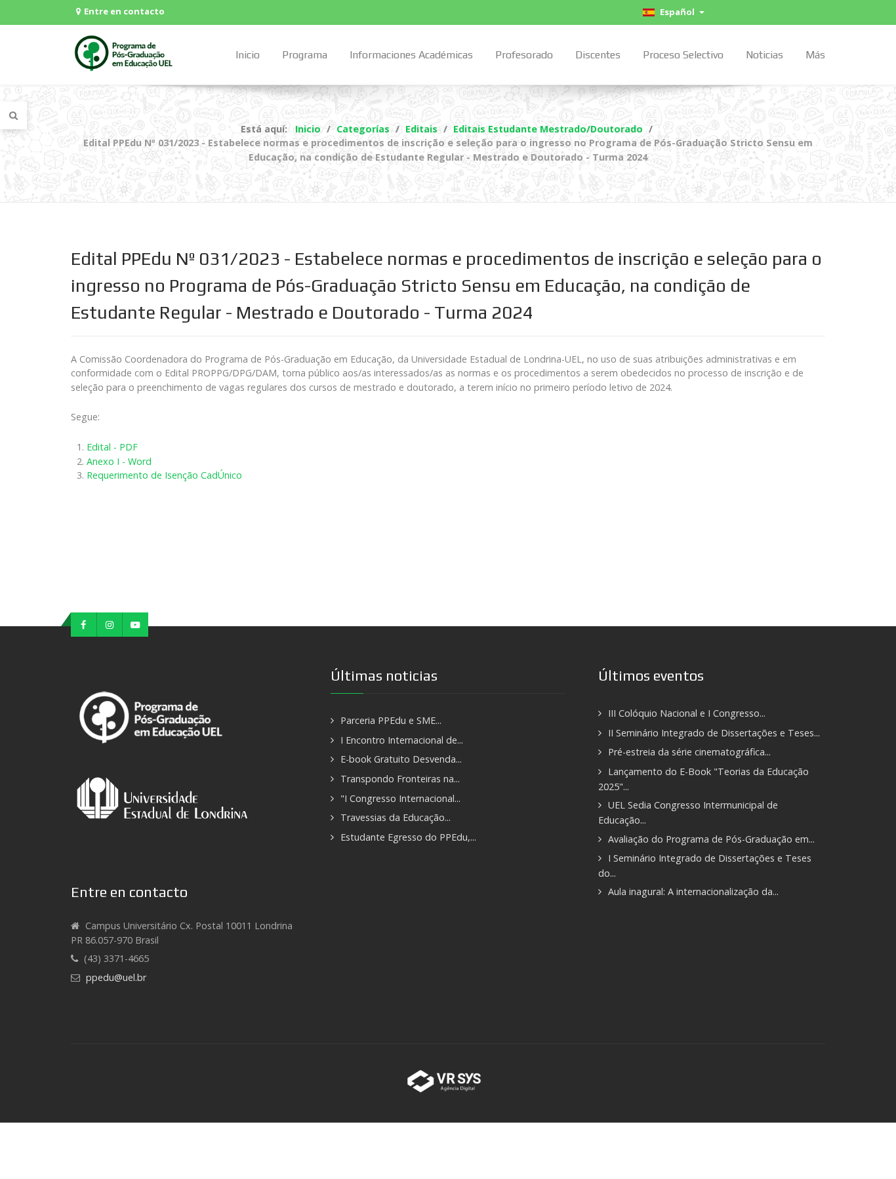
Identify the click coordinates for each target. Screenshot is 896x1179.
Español (676, 12)
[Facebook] (84, 624)
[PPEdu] (125, 53)
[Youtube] (135, 624)
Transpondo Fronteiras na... (400, 778)
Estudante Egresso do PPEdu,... (408, 837)
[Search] (13, 115)
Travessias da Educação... (395, 817)
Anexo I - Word (119, 461)
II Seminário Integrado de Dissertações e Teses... (714, 733)
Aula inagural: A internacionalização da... (693, 891)
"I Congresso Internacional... (400, 798)
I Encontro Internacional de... (401, 740)
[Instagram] (110, 624)
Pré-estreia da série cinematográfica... (689, 752)
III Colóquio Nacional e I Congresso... (686, 713)
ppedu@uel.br (116, 977)
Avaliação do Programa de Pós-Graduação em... (711, 839)
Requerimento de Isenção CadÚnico (164, 475)
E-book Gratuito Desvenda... (401, 759)
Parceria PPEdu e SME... (390, 720)
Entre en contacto (124, 11)
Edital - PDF (112, 447)
